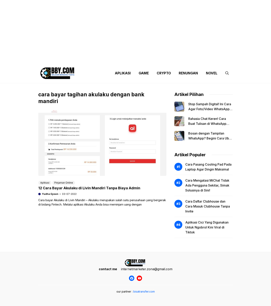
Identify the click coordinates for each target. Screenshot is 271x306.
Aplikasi (44, 182)
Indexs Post (154, 59)
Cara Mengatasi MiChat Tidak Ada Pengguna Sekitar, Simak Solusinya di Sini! (207, 185)
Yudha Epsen (50, 193)
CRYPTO (164, 73)
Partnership (217, 59)
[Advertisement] (135, 27)
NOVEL (211, 73)
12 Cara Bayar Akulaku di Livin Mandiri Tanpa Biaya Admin (89, 188)
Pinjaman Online (63, 182)
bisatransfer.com (144, 291)
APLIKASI (123, 73)
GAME (144, 73)
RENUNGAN (188, 73)
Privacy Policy (74, 59)
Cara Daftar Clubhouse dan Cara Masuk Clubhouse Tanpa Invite (207, 206)
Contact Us (196, 59)
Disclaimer (132, 59)
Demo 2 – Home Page (104, 59)
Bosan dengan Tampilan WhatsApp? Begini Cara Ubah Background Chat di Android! (210, 138)
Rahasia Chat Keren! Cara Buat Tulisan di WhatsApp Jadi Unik (207, 124)
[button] (227, 73)
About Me (175, 59)
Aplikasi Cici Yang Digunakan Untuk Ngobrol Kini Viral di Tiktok (207, 227)
